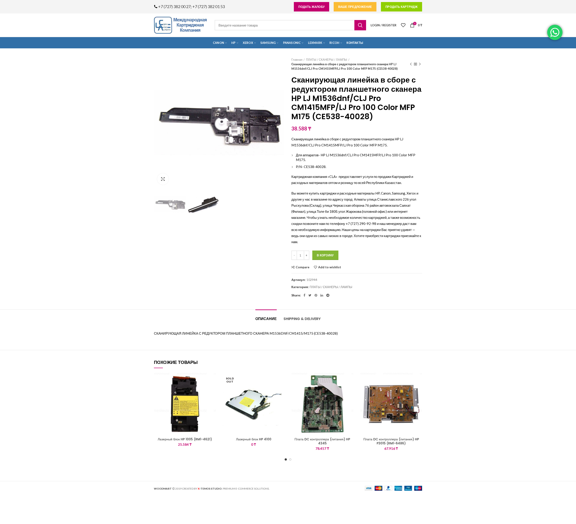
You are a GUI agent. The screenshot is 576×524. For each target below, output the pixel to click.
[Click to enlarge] (163, 179)
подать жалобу (311, 7)
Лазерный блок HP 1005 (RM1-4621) (185, 439)
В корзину (325, 255)
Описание (266, 318)
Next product (420, 64)
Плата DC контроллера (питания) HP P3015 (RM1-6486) (391, 441)
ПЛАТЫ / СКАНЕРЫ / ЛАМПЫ (326, 59)
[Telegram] (328, 295)
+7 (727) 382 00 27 (174, 6)
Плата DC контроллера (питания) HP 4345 (322, 441)
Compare (302, 267)
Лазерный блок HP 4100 (253, 439)
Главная (296, 59)
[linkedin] (322, 295)
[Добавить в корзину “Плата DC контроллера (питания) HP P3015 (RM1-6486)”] (418, 390)
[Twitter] (310, 295)
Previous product (411, 64)
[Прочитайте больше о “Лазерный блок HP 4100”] (281, 390)
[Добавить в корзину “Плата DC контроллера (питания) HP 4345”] (350, 390)
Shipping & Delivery (302, 318)
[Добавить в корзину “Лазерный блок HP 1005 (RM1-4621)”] (212, 390)
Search (360, 25)
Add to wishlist (329, 267)
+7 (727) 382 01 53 (208, 6)
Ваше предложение (355, 7)
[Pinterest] (316, 295)
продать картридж (401, 7)
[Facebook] (304, 295)
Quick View (212, 400)
